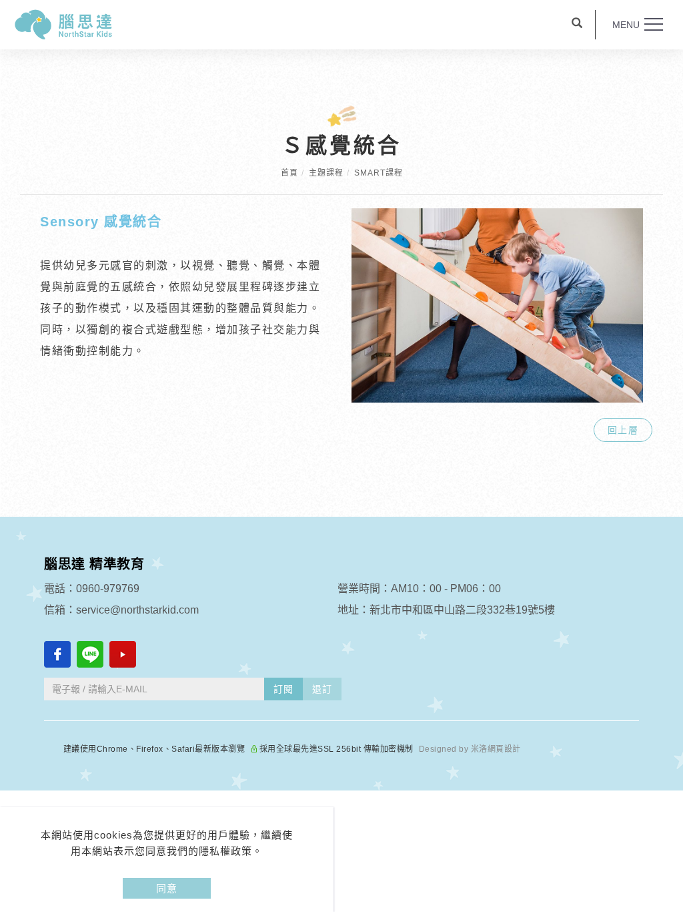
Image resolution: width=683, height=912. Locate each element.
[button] (577, 24)
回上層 (623, 430)
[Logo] (63, 23)
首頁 (289, 173)
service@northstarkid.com (137, 610)
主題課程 (326, 173)
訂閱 (283, 689)
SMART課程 (378, 173)
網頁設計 (504, 749)
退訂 (322, 689)
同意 (166, 888)
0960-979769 (107, 588)
